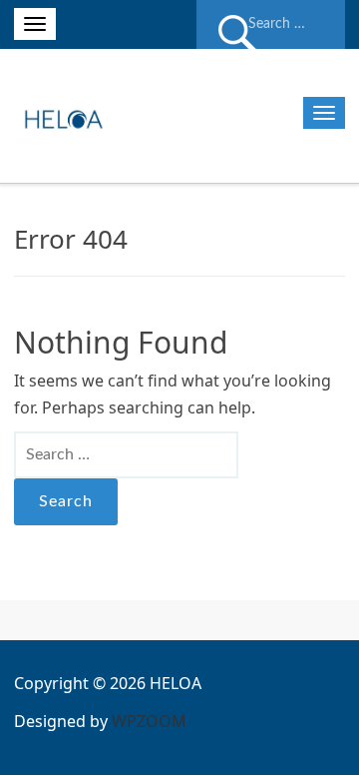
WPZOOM (149, 721)
